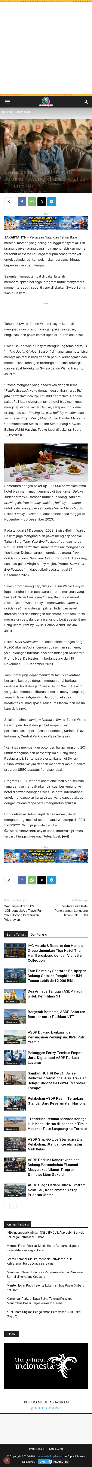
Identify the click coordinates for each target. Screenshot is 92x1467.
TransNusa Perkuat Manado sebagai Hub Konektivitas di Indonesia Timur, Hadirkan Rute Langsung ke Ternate (58, 1124)
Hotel (23, 164)
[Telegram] (51, 201)
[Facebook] (22, 201)
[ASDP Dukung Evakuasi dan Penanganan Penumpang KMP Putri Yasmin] (15, 1037)
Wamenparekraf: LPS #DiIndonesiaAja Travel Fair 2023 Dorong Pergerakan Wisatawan (23, 913)
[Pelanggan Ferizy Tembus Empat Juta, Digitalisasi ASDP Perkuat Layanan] (15, 1057)
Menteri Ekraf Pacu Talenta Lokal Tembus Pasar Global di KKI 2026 (46, 1288)
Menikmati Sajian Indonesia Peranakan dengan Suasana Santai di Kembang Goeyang (45, 1274)
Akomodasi (23, 111)
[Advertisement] (46, 48)
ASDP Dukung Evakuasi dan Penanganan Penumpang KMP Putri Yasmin (56, 1037)
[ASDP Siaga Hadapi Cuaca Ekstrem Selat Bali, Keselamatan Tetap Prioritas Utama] (15, 1190)
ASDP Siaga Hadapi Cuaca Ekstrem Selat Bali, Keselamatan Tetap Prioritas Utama (57, 1190)
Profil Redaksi (37, 1449)
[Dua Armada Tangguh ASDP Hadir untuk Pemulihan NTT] (15, 996)
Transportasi (12, 1042)
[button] (7, 102)
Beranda (7, 111)
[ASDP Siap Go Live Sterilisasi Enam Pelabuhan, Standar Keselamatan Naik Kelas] (15, 1144)
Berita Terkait (16, 934)
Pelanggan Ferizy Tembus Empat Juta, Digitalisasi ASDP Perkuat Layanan (55, 1058)
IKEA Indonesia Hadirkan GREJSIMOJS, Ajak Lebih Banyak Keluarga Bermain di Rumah (45, 1235)
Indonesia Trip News (50, 1456)
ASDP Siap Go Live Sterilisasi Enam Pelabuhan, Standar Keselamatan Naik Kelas (57, 1144)
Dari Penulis (39, 934)
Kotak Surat (56, 1449)
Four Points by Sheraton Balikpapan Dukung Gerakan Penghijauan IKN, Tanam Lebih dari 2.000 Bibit (57, 976)
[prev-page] (7, 1205)
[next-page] (13, 1205)
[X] (41, 201)
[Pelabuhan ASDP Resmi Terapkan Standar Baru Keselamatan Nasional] (15, 1103)
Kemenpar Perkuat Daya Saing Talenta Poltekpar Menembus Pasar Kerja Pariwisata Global (40, 1301)
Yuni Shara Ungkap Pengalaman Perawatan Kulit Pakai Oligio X (44, 1314)
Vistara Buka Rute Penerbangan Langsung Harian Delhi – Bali (71, 910)
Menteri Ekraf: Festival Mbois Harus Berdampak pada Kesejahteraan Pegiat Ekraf (43, 1248)
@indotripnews (46, 1408)
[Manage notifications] (6, 1460)
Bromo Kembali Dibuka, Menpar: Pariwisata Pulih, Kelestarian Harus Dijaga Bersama (40, 1261)
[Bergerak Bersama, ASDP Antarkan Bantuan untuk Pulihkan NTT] (15, 1016)
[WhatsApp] (32, 201)
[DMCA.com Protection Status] (53, 1462)
